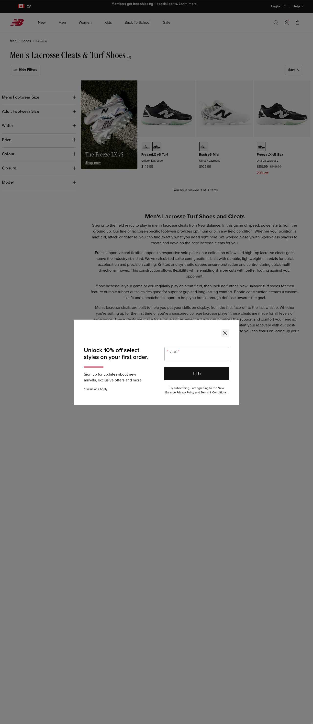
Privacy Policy (185, 392)
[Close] (225, 333)
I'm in (197, 373)
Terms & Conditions (214, 392)
